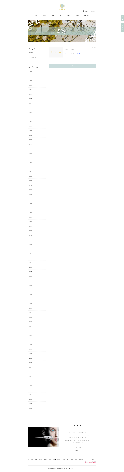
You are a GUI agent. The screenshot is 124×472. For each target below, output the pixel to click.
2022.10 (30, 139)
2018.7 (30, 317)
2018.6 (30, 321)
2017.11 (30, 353)
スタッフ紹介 (32, 57)
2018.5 (30, 326)
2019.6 (30, 267)
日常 (30, 52)
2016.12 (30, 403)
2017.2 (30, 394)
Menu (36, 15)
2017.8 (30, 367)
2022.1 (30, 180)
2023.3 (30, 117)
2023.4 (30, 112)
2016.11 (30, 408)
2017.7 (30, 371)
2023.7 (30, 98)
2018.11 (30, 299)
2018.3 (30, 335)
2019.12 (30, 239)
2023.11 (30, 80)
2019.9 (30, 253)
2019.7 (30, 262)
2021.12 (30, 185)
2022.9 (30, 144)
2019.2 (30, 285)
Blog (68, 15)
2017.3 (30, 390)
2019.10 (30, 249)
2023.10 (30, 85)
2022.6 (30, 158)
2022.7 (30, 153)
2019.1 (30, 289)
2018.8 (30, 312)
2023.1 (30, 126)
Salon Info (86, 15)
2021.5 (30, 217)
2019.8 (30, 258)
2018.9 (30, 308)
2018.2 (30, 340)
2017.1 (30, 399)
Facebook (93, 11)
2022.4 (30, 167)
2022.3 (30, 171)
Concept (53, 15)
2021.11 (30, 189)
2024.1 (30, 71)
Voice (63, 459)
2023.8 (30, 94)
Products (77, 15)
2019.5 (30, 271)
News (44, 15)
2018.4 (30, 330)
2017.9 (30, 362)
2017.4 (30, 385)
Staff (61, 15)
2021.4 (30, 221)
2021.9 (30, 198)
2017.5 (30, 380)
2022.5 (30, 162)
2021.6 (30, 212)
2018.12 (30, 294)
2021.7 (30, 208)
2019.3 (30, 280)
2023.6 (30, 103)
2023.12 (30, 76)
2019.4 (30, 276)
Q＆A (72, 459)
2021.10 (30, 194)
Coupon (67, 459)
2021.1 (30, 235)
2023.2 (30, 121)
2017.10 (30, 358)
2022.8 (30, 148)
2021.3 (30, 226)
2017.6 (30, 376)
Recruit (76, 459)
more (94, 56)
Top (28, 459)
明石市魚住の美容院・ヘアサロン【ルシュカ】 (62, 6)
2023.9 (30, 89)
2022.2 (30, 176)
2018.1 (30, 344)
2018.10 (30, 303)
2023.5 (30, 107)
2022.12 (30, 130)
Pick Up (45, 459)
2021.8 (30, 203)
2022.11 (30, 135)
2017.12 (30, 349)
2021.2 (30, 230)
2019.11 (30, 244)
